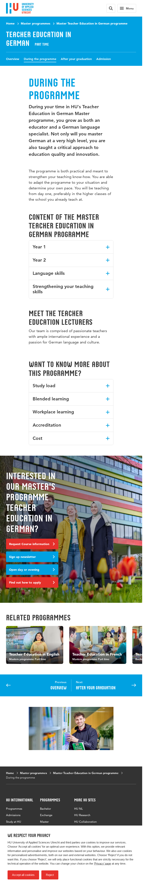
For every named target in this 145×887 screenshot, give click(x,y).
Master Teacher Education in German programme (91, 23)
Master (44, 820)
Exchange (46, 814)
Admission (103, 59)
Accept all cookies (23, 874)
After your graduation (76, 59)
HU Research (82, 814)
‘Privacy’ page (102, 863)
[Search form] (110, 8)
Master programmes (35, 23)
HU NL (78, 807)
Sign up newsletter (22, 557)
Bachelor (45, 807)
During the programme (40, 59)
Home (10, 23)
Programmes (14, 807)
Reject (50, 874)
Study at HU (13, 820)
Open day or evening (24, 569)
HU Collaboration (85, 820)
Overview (12, 59)
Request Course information (29, 544)
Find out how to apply (25, 582)
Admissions (13, 814)
